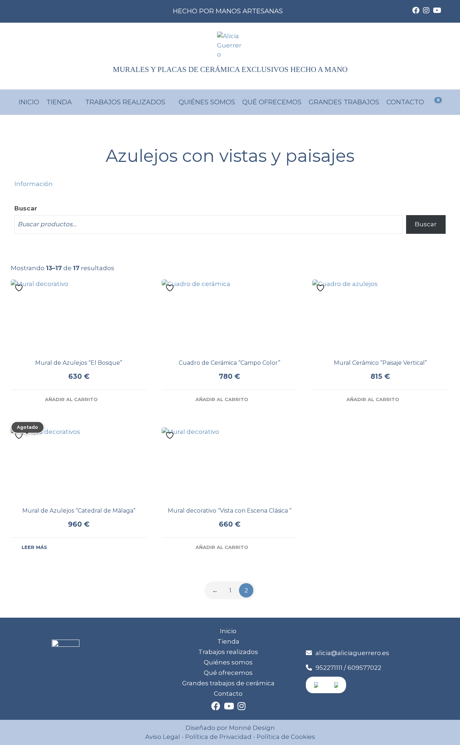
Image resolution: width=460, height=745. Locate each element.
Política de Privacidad (218, 736)
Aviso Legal (162, 736)
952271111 (329, 667)
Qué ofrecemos (272, 102)
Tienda (59, 102)
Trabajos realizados (125, 102)
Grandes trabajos (344, 102)
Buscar (25, 208)
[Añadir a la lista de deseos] (19, 287)
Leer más (34, 547)
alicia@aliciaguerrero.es (352, 653)
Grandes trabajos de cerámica (228, 683)
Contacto (405, 102)
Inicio (29, 102)
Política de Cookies (285, 736)
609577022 (364, 667)
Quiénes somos (207, 102)
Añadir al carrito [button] (71, 399)
